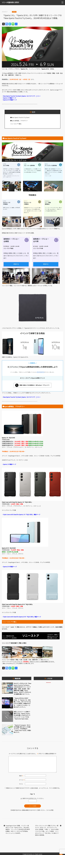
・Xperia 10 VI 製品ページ (9, 100)
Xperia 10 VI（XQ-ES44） (9, 548)
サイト (21, 784)
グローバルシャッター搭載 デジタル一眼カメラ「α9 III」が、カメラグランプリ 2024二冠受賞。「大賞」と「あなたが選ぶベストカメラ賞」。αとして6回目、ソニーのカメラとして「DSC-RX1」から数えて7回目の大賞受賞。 (47, 830)
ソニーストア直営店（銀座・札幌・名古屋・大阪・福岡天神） (21, 660)
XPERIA (14, 11)
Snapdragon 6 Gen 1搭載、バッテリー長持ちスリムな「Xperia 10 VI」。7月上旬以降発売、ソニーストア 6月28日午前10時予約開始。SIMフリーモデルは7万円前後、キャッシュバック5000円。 (18, 829)
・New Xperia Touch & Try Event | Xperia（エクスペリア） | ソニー (21, 96)
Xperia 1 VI (24, 69)
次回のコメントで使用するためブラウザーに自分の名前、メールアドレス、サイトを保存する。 (33, 788)
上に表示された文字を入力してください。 (32, 798)
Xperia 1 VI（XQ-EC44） (9, 438)
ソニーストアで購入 (16, 124)
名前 (21, 776)
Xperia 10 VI (45, 69)
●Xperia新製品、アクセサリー (19, 121)
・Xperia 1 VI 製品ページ (9, 98)
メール (21, 780)
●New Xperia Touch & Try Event (19, 117)
